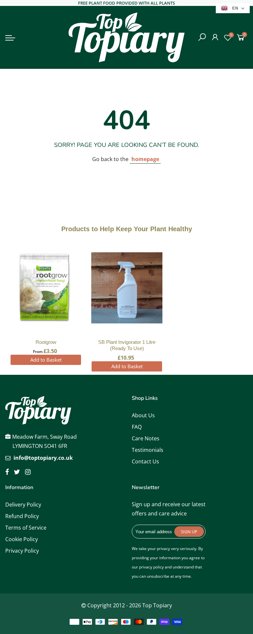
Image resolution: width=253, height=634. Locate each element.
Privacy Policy (22, 550)
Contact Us (145, 461)
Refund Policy (22, 516)
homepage (145, 159)
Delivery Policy (23, 504)
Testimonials (147, 450)
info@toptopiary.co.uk (43, 457)
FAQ (137, 426)
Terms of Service (25, 527)
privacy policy (151, 567)
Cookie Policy (21, 539)
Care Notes (145, 438)
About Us (143, 415)
